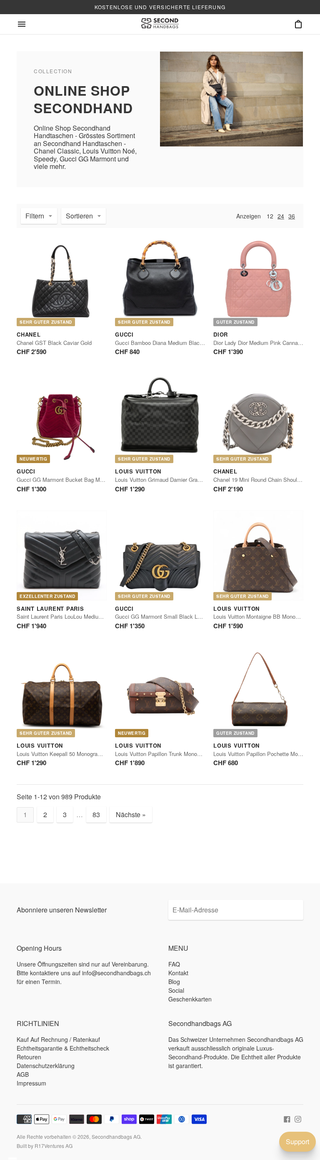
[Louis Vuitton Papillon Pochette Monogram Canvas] (258, 692)
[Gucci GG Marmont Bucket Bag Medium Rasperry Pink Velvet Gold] (62, 418)
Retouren (29, 1057)
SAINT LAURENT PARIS (50, 608)
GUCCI (124, 334)
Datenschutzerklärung (46, 1065)
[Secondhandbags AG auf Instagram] (298, 1118)
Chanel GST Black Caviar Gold (54, 343)
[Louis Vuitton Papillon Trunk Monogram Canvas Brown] (160, 692)
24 (281, 216)
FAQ (174, 964)
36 (291, 216)
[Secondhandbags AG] (160, 24)
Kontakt (178, 973)
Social (176, 990)
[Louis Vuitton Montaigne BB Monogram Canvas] (258, 555)
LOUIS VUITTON (138, 471)
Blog (174, 981)
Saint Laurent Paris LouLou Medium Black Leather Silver (85, 616)
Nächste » (131, 814)
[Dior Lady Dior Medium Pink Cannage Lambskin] (258, 281)
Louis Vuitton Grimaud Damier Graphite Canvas (172, 479)
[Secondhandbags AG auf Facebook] (287, 1118)
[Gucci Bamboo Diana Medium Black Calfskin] (160, 281)
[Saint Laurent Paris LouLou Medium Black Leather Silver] (62, 555)
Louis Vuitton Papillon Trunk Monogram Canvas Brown (180, 754)
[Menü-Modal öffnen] (22, 24)
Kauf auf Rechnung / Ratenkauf (58, 1039)
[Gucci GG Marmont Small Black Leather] (160, 555)
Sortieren (79, 216)
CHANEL (29, 334)
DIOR (220, 334)
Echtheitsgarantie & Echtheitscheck (63, 1048)
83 (96, 814)
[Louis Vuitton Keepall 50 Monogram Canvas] (62, 692)
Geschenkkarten (190, 999)
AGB (23, 1074)
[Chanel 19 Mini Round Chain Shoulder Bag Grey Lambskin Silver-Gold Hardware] (258, 418)
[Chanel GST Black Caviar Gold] (62, 281)
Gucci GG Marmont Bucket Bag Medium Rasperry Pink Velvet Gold (98, 479)
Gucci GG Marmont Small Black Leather (163, 616)
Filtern (34, 216)
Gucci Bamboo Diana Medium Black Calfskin (169, 343)
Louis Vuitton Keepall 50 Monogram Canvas (69, 754)
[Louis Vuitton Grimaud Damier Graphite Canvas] (160, 418)
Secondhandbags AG (116, 1136)
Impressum (31, 1083)
